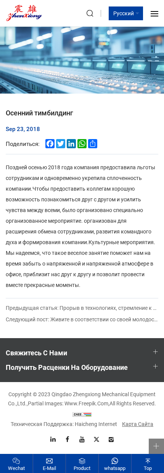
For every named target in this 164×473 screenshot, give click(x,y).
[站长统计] (82, 413)
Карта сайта (137, 424)
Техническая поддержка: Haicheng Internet (64, 424)
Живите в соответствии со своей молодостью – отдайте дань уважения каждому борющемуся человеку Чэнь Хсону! (82, 319)
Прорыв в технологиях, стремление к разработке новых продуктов (82, 307)
